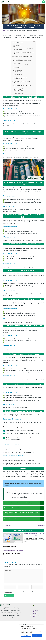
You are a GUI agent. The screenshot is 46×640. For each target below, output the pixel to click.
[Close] (42, 625)
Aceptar (37, 635)
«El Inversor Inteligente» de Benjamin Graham (22, 60)
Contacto (35, 611)
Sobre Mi (35, 616)
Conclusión (15, 92)
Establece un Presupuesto (19, 86)
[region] (31, 631)
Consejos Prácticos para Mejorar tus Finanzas (22, 85)
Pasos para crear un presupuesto (21, 88)
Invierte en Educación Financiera (20, 90)
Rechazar (26, 635)
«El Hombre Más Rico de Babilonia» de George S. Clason (23, 48)
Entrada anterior (6, 525)
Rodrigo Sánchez (20, 93)
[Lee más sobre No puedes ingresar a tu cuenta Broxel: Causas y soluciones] (13, 550)
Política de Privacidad (35, 615)
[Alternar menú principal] (43, 1)
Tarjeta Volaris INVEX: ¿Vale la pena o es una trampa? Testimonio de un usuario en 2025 (34, 540)
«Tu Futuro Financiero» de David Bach (20, 77)
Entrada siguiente (40, 525)
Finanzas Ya (23, 624)
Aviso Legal (35, 610)
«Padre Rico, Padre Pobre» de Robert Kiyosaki (21, 44)
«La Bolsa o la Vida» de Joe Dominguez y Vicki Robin (22, 56)
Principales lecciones (17, 45)
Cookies (35, 613)
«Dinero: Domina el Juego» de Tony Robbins (21, 68)
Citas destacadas (17, 46)
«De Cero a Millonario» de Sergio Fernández (21, 81)
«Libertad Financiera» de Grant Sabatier (20, 64)
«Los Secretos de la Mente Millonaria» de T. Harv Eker (23, 52)
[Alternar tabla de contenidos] (33, 42)
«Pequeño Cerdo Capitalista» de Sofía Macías (22, 73)
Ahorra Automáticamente (19, 89)
